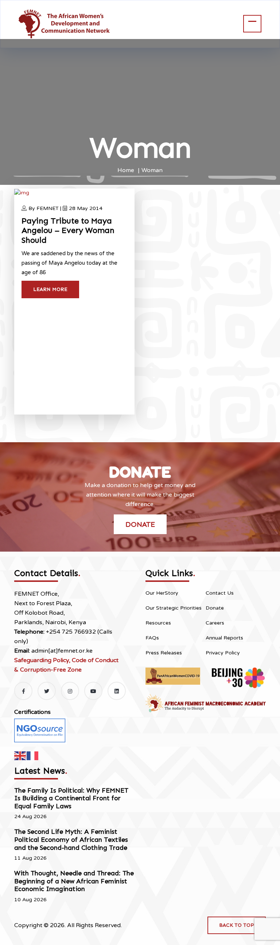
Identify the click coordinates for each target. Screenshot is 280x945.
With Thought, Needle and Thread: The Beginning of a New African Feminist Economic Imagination (74, 881)
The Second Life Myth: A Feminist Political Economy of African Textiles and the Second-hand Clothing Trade (71, 839)
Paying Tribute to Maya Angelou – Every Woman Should (68, 230)
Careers (215, 623)
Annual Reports (224, 638)
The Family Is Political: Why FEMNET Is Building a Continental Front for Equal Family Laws (71, 798)
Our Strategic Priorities (173, 608)
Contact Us (220, 593)
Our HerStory (161, 593)
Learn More (50, 289)
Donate (140, 524)
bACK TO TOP (236, 925)
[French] (33, 755)
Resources (158, 623)
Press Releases (163, 653)
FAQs (152, 638)
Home (125, 170)
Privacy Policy (223, 653)
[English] (20, 755)
